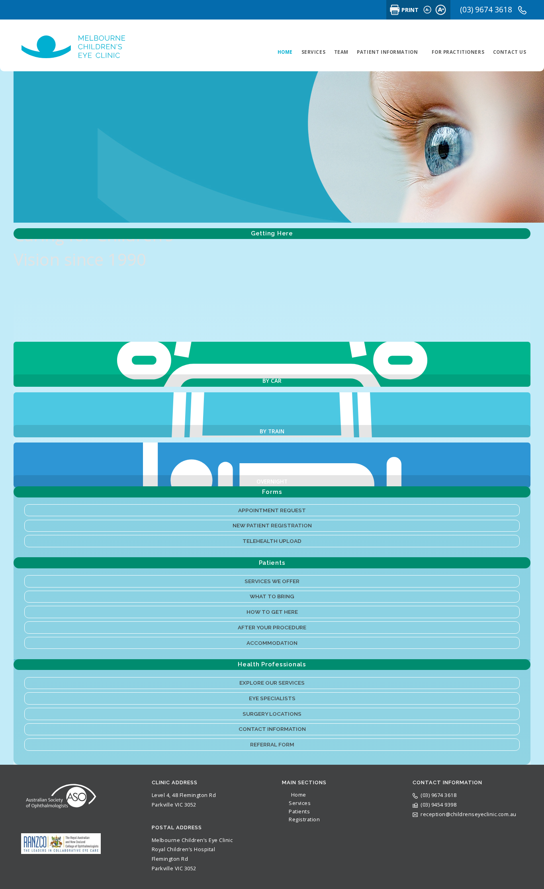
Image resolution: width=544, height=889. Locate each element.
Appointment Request (272, 510)
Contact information (272, 729)
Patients (299, 811)
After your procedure (272, 627)
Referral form (272, 744)
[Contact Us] (272, 364)
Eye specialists (272, 698)
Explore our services (272, 682)
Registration (304, 819)
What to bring (272, 596)
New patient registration (272, 525)
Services (300, 803)
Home (298, 794)
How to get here (272, 612)
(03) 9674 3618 (487, 9)
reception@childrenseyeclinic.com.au (469, 814)
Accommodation (272, 643)
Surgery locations (272, 714)
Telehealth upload (272, 541)
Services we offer (272, 581)
